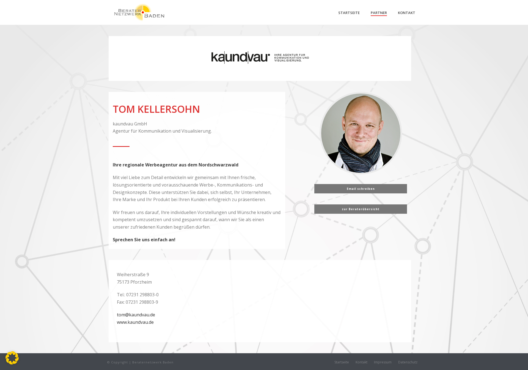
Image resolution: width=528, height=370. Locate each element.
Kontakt (406, 12)
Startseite (349, 12)
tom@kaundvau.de (136, 315)
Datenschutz (407, 362)
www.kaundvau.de (135, 322)
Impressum (383, 362)
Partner (379, 12)
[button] (12, 358)
